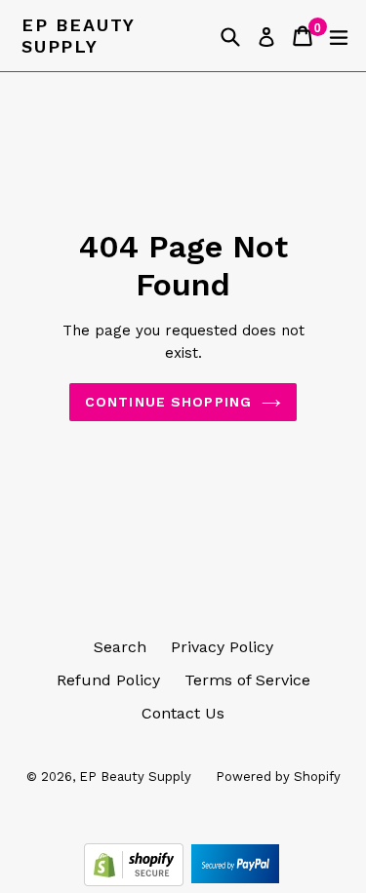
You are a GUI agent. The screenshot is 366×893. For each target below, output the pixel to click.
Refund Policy (108, 680)
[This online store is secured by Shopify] (136, 881)
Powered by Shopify (278, 776)
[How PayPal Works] (235, 881)
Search (120, 647)
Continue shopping (168, 401)
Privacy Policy (222, 647)
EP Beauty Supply (78, 36)
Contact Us (183, 713)
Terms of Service (247, 680)
